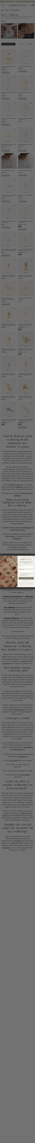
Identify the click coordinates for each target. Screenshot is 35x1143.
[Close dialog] (34, 557)
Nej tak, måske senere (26, 580)
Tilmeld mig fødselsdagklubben (26, 578)
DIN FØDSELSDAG (21, 569)
